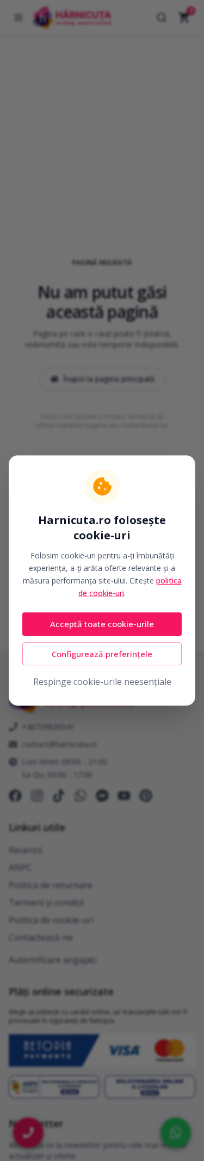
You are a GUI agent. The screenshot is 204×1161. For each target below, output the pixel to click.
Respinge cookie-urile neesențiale (102, 682)
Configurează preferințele (102, 653)
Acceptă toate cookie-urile (102, 623)
